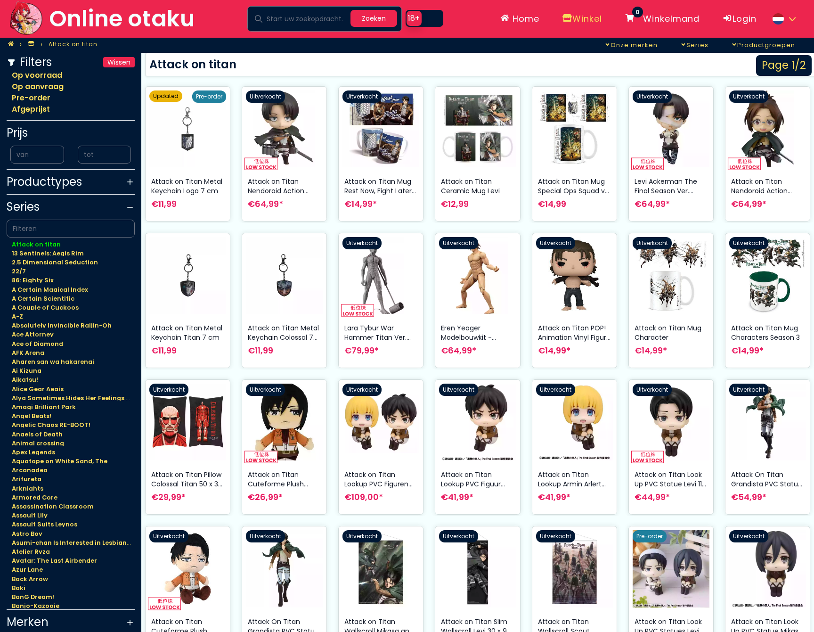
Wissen (118, 62)
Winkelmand (667, 17)
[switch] (424, 18)
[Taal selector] (783, 18)
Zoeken (374, 18)
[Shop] (31, 44)
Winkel (587, 19)
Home (524, 19)
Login (745, 19)
